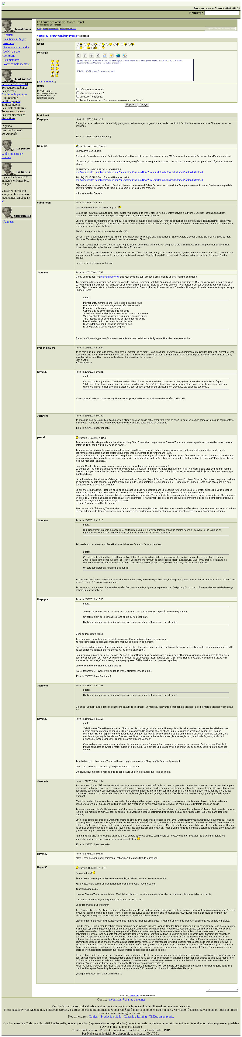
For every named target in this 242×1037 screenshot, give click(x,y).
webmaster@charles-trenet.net (127, 999)
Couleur (94, 1016)
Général (62, 36)
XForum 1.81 (133, 996)
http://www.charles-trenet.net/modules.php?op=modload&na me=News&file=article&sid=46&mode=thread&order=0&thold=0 (139, 180)
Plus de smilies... (46, 81)
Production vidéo (111, 1016)
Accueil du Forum (46, 36)
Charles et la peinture (14, 94)
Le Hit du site (11, 51)
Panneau (8, 221)
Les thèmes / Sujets (14, 39)
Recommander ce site (16, 47)
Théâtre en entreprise (161, 1016)
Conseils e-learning (135, 1016)
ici (3, 201)
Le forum (9, 55)
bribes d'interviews (110, 277)
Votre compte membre (16, 64)
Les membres (11, 59)
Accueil (8, 34)
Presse (73, 36)
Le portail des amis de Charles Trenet (221, 29)
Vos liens (8, 43)
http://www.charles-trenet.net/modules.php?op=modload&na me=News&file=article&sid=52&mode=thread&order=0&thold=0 (139, 172)
